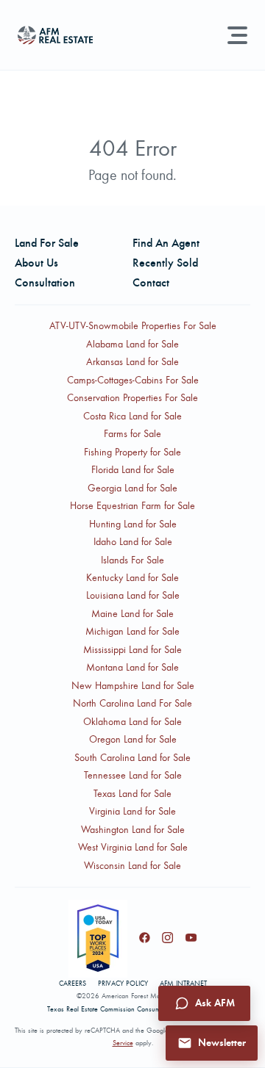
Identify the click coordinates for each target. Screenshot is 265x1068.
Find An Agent (165, 243)
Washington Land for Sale (133, 829)
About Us (36, 263)
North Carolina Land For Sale (132, 703)
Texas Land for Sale (132, 793)
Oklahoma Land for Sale (132, 721)
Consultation (45, 282)
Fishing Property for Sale (132, 452)
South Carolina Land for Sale (132, 757)
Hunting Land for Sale (133, 524)
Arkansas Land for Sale (132, 362)
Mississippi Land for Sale (132, 649)
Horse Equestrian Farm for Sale (132, 505)
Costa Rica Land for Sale (132, 416)
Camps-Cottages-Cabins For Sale (133, 380)
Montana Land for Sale (132, 667)
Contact (150, 282)
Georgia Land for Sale (132, 488)
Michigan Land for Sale (132, 631)
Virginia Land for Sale (132, 811)
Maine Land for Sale (132, 613)
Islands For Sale (132, 560)
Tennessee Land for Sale (133, 775)
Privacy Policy (123, 983)
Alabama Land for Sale (132, 344)
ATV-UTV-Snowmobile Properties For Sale (132, 326)
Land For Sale (47, 243)
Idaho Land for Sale (132, 541)
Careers (72, 983)
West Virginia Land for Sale (133, 847)
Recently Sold (165, 263)
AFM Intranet (183, 983)
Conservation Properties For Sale (132, 398)
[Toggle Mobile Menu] (237, 35)
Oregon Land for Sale (133, 739)
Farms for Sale (132, 433)
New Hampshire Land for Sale (132, 685)
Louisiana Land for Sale (133, 595)
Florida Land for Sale (132, 469)
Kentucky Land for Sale (132, 577)
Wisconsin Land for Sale (132, 865)
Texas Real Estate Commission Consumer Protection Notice (132, 1009)
